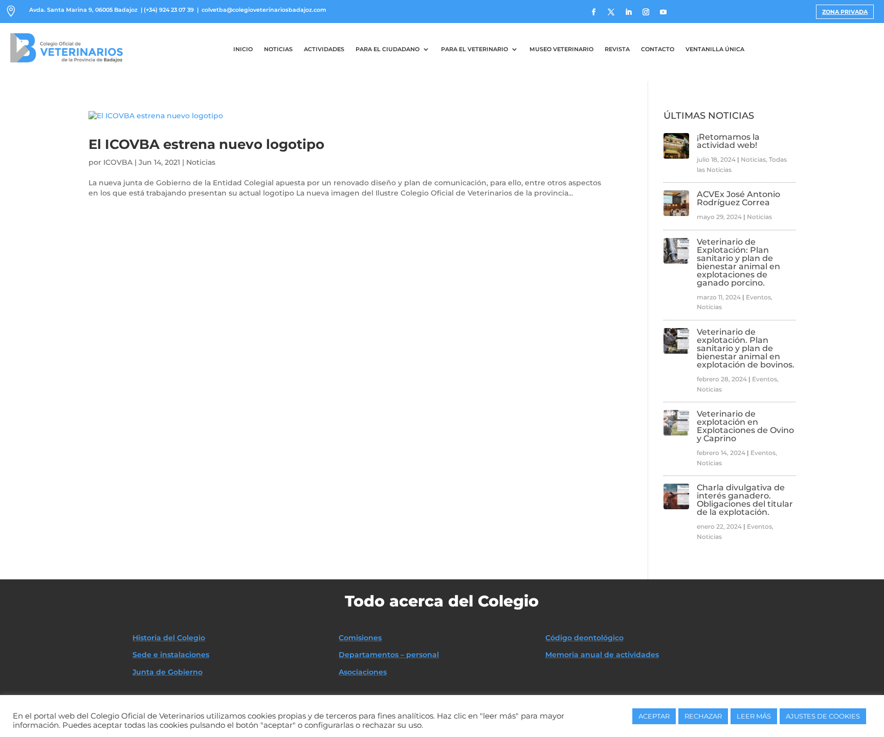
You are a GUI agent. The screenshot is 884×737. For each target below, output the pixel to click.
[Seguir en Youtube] (663, 12)
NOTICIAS (278, 49)
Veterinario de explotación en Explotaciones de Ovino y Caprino (745, 426)
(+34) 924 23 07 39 (169, 9)
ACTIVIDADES (324, 49)
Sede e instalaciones (170, 654)
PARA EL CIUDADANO (387, 49)
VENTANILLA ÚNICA (715, 49)
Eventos (758, 297)
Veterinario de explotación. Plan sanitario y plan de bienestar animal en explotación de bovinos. (745, 348)
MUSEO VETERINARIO (561, 49)
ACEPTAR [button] (654, 716)
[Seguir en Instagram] (646, 12)
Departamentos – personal (389, 654)
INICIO (243, 49)
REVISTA (617, 49)
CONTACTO (657, 49)
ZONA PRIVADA (845, 11)
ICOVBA (117, 162)
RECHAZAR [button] (703, 716)
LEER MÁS (754, 716)
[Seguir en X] (611, 12)
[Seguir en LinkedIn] (628, 12)
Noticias (200, 162)
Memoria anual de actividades (602, 654)
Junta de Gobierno (167, 672)
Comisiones (360, 637)
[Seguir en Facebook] (594, 12)
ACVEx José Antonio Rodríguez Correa (738, 198)
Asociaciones (363, 672)
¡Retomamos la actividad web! (728, 141)
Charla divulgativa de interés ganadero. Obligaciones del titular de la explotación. (745, 500)
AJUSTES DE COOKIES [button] (823, 716)
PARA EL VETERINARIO (474, 49)
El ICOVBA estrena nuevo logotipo (206, 144)
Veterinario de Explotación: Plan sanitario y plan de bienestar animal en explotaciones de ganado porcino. (738, 262)
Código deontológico (584, 637)
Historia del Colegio (168, 637)
